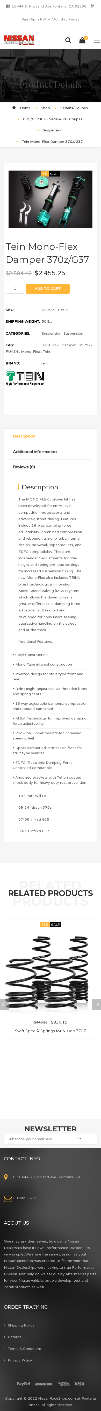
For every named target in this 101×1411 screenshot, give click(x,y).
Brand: (13, 363)
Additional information (35, 451)
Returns (14, 1337)
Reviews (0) (24, 467)
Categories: (18, 333)
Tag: (10, 345)
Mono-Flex (30, 351)
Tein (46, 351)
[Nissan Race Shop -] (19, 40)
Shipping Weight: (23, 321)
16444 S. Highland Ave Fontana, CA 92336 (49, 6)
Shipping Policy (21, 1325)
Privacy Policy (20, 1360)
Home (25, 108)
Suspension (52, 130)
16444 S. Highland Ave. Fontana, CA (49, 1177)
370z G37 (50, 345)
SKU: (10, 310)
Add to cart (48, 288)
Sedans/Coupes (74, 108)
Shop (45, 108)
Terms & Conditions (25, 1348)
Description (24, 436)
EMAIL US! (26, 1198)
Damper (69, 345)
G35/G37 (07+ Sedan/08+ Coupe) (52, 119)
